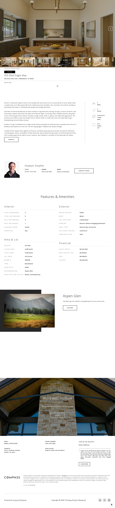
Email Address (84, 445)
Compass (64, 475)
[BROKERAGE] (109, 500)
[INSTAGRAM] (104, 500)
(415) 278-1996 (47, 171)
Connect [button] (57, 415)
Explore (70, 308)
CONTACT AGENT (84, 170)
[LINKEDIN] (100, 500)
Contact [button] (11, 139)
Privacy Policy (71, 500)
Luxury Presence (19, 500)
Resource (82, 500)
